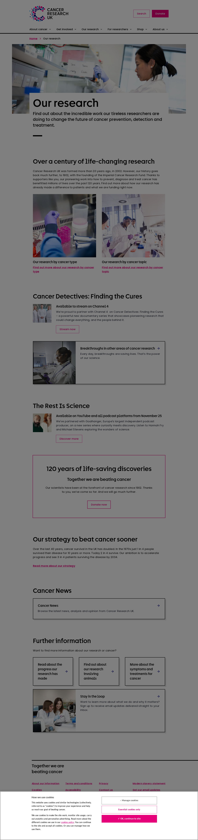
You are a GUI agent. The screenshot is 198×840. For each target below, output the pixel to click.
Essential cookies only (129, 810)
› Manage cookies (129, 800)
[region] (99, 815)
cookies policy (67, 822)
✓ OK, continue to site (129, 819)
